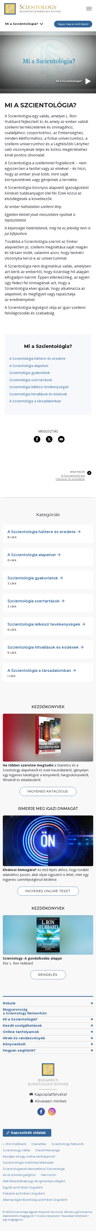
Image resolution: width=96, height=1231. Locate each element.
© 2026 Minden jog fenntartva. (48, 1212)
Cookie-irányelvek (48, 1216)
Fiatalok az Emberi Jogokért (24, 1193)
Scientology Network (67, 1144)
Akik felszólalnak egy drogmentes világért (34, 1181)
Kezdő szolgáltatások (22, 1025)
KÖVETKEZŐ (77, 472)
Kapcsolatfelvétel (50, 1094)
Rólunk (9, 1003)
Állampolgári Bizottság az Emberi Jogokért (35, 1199)
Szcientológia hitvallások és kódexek (38, 394)
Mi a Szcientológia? (21, 24)
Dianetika (38, 1144)
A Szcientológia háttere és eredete (37, 358)
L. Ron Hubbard (14, 1144)
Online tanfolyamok (21, 1032)
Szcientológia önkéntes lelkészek (28, 1162)
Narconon (48, 1175)
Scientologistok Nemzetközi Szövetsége (34, 1169)
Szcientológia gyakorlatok (29, 372)
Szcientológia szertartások (30, 379)
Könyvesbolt (14, 1044)
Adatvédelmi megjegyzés (18, 1216)
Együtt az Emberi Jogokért (23, 1187)
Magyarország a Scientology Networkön (25, 1011)
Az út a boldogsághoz (19, 1175)
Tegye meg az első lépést (73, 24)
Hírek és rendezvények (24, 1038)
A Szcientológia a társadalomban (35, 401)
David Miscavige (47, 1150)
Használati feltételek (74, 1216)
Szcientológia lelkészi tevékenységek (39, 386)
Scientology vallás (16, 1150)
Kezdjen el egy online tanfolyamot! (29, 1156)
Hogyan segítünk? (19, 1050)
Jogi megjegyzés (13, 1219)
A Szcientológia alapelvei (28, 365)
